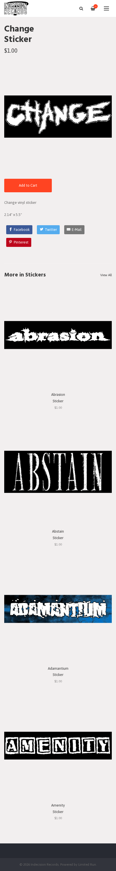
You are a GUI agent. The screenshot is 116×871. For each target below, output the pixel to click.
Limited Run (87, 864)
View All (106, 275)
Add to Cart (28, 185)
